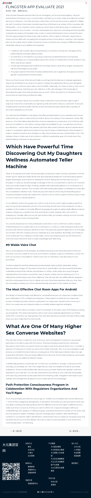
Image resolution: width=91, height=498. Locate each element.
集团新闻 (31, 467)
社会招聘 (77, 453)
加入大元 (75, 443)
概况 (29, 447)
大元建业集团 (56, 447)
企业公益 (51, 478)
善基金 (53, 485)
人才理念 (77, 450)
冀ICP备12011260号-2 (45, 492)
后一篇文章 (74, 431)
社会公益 (54, 482)
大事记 (30, 453)
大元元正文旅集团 (57, 462)
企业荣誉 (31, 456)
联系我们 (75, 463)
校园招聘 (77, 456)
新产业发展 (55, 465)
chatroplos (10, 33)
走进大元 (28, 443)
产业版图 (51, 443)
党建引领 (28, 480)
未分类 (8, 11)
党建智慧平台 (33, 483)
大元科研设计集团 (57, 450)
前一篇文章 (16, 431)
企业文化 (31, 450)
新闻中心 (28, 463)
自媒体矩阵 (32, 473)
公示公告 (77, 447)
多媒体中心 (32, 470)
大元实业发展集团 (57, 459)
